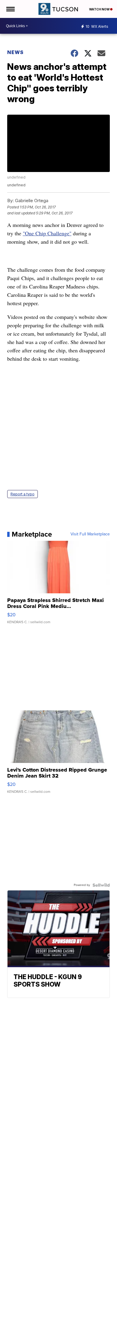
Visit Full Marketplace (90, 534)
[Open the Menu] (10, 8)
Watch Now (99, 9)
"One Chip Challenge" (47, 233)
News (15, 52)
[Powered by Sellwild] (101, 885)
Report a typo (22, 494)
